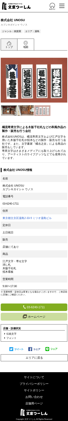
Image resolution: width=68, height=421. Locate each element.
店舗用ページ (34, 403)
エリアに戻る (34, 357)
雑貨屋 (17, 31)
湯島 (37, 31)
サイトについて (34, 377)
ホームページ (36, 316)
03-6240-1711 (11, 203)
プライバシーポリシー (34, 383)
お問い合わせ (34, 396)
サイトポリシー (34, 390)
